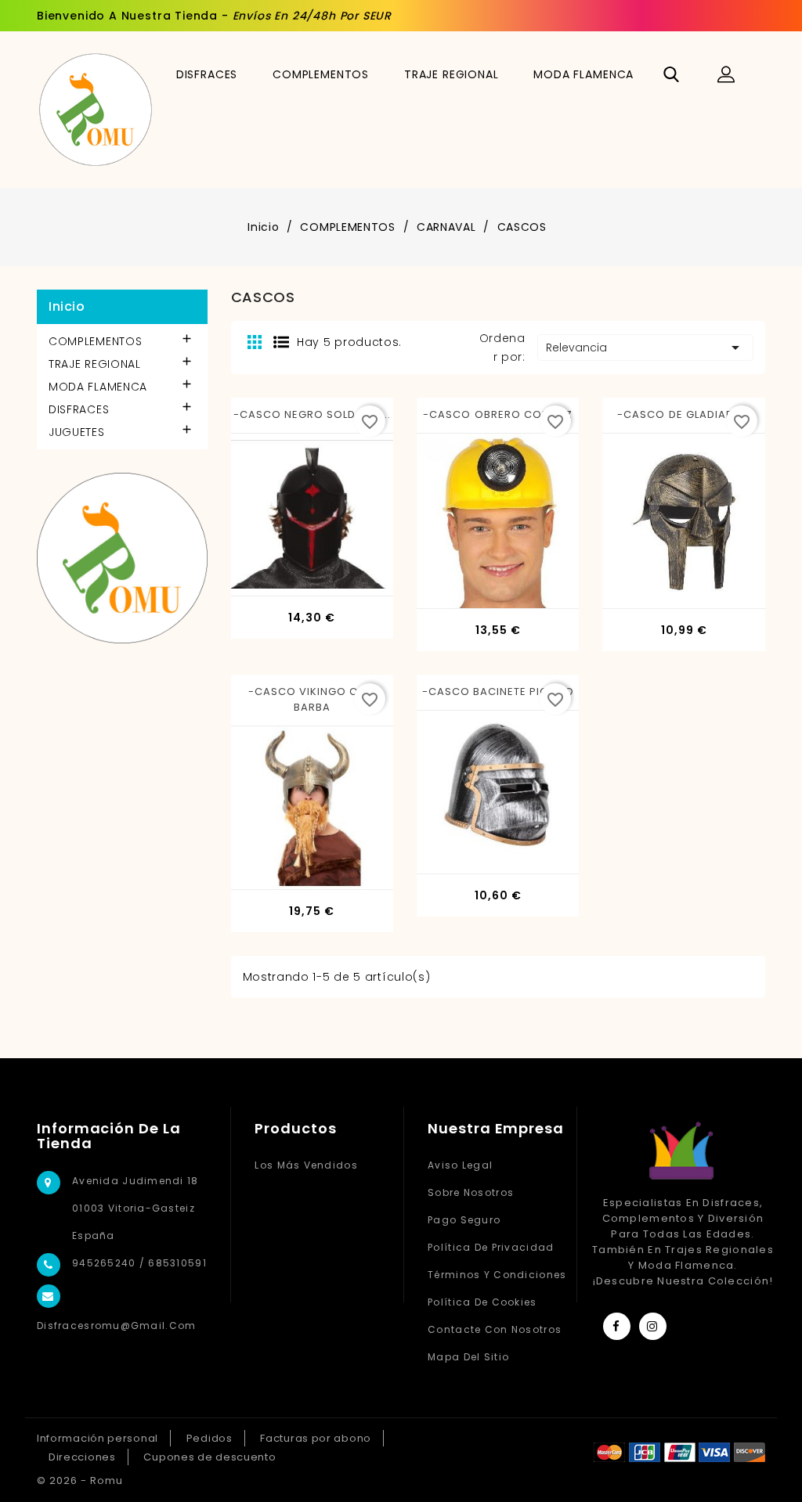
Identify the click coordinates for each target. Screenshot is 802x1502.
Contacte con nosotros (495, 1329)
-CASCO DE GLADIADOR (683, 414)
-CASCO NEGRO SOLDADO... (312, 414)
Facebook (616, 1326)
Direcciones (82, 1457)
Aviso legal (460, 1165)
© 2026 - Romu (80, 1480)
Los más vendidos (306, 1165)
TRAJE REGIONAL (451, 74)
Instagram (653, 1326)
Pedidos (209, 1438)
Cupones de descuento (209, 1457)
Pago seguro (464, 1219)
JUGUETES (77, 432)
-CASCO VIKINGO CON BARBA (312, 699)
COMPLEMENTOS (321, 74)
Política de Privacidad (491, 1247)
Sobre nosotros (471, 1192)
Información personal (97, 1438)
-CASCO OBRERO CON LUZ (498, 414)
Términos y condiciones (497, 1274)
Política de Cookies (482, 1302)
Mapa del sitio (468, 1356)
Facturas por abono (315, 1438)
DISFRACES (207, 74)
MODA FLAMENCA (583, 74)
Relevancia (645, 347)
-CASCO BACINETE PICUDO (498, 691)
